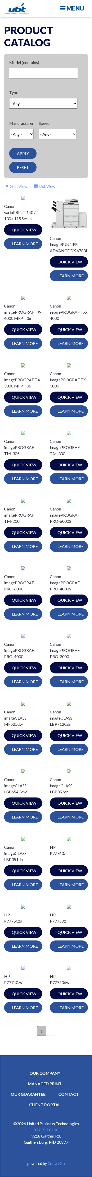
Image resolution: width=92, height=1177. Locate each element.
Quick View (24, 229)
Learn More (25, 243)
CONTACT (68, 1094)
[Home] (17, 8)
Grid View (18, 186)
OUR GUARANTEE (28, 1094)
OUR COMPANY (44, 1073)
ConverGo (56, 1163)
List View (47, 186)
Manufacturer (21, 123)
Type (13, 92)
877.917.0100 (46, 1129)
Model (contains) (24, 62)
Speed (44, 123)
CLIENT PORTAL (45, 1104)
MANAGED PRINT (45, 1083)
